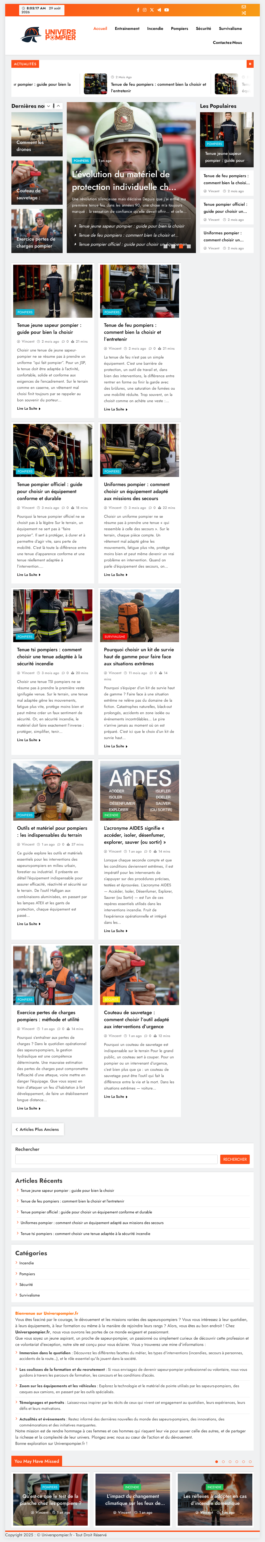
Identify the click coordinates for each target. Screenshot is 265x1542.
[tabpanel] (131, 177)
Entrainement (127, 28)
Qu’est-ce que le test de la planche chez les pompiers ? (51, 1500)
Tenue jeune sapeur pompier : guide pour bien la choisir (225, 160)
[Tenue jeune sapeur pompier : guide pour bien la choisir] (52, 291)
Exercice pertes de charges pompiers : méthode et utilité (37, 197)
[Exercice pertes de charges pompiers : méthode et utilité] (52, 975)
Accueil (100, 28)
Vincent (213, 191)
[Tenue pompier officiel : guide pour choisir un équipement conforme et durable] (207, 84)
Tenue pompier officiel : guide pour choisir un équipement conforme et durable (49, 491)
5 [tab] (243, 1461)
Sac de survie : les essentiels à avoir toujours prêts (125, 235)
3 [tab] (181, 247)
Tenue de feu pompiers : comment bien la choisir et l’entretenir (226, 183)
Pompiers (179, 28)
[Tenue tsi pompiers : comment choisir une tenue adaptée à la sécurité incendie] (52, 615)
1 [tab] (166, 247)
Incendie (155, 28)
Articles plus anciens (39, 1129)
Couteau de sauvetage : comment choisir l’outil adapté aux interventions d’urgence (136, 1019)
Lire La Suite (27, 408)
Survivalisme (230, 28)
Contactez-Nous (227, 42)
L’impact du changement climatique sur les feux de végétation (132, 1503)
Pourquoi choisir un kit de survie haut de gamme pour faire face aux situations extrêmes (139, 656)
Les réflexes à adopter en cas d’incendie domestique (215, 1500)
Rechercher (27, 1149)
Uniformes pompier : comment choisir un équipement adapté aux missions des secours (137, 491)
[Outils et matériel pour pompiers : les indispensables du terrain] (52, 790)
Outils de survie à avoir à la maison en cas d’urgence (124, 180)
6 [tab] (250, 1461)
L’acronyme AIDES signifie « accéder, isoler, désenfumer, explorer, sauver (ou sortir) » (135, 835)
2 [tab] (173, 247)
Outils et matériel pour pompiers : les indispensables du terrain (52, 832)
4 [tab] (189, 247)
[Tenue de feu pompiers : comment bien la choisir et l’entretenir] (76, 84)
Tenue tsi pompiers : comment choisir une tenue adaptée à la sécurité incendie (49, 656)
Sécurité (203, 28)
